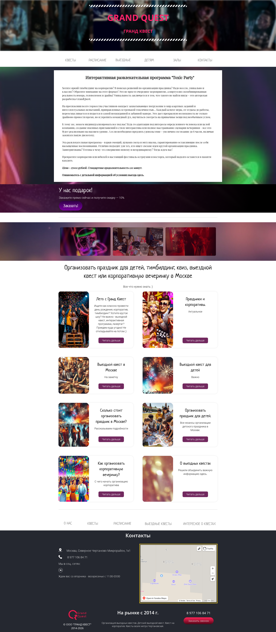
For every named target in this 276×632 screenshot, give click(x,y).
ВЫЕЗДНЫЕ (123, 60)
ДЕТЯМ (149, 60)
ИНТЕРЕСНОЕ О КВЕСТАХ (199, 524)
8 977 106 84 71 (77, 557)
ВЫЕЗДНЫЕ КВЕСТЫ (158, 524)
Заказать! (70, 205)
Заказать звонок (198, 621)
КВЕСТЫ (70, 60)
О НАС (68, 523)
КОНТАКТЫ (205, 60)
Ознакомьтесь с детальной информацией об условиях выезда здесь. (103, 175)
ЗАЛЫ (177, 60)
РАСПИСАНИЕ (97, 60)
